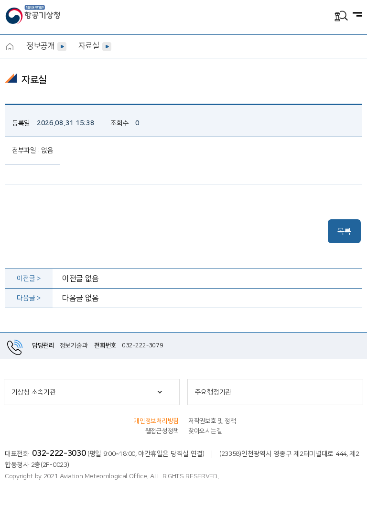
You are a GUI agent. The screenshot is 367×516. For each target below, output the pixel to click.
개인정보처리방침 (156, 421)
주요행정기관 (213, 392)
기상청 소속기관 (33, 392)
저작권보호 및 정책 (212, 421)
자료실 (88, 46)
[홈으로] (9, 46)
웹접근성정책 (162, 431)
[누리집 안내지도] (357, 15)
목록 (344, 231)
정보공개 (40, 46)
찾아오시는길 (205, 431)
